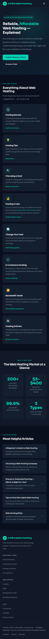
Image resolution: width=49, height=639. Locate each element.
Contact (6, 634)
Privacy (13, 634)
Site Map (6, 613)
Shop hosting (11, 278)
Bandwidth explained (15, 309)
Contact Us (7, 608)
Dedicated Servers (10, 564)
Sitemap (22, 634)
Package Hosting (9, 568)
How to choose (12, 186)
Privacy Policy (8, 617)
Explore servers (12, 128)
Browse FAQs (11, 64)
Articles (6, 584)
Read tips (10, 159)
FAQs (5, 588)
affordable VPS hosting (27, 210)
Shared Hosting (9, 559)
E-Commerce (8, 573)
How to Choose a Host (15, 57)
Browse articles (12, 339)
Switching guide (12, 248)
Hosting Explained (10, 597)
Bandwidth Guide (10, 593)
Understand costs (13, 217)
